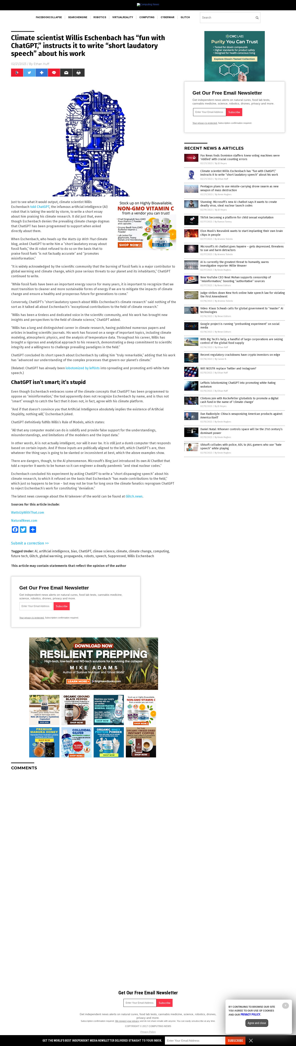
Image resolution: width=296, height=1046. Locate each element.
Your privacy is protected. (31, 617)
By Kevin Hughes (223, 194)
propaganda (73, 556)
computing (146, 17)
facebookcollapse (49, 17)
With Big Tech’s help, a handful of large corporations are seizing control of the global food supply (241, 341)
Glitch (33, 556)
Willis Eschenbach (140, 556)
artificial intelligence (54, 551)
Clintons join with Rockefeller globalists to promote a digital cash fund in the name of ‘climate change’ (239, 400)
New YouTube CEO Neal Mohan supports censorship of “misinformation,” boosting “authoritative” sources (235, 279)
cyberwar (167, 17)
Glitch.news (134, 496)
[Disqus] (93, 824)
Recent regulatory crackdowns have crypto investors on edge (240, 355)
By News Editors (223, 285)
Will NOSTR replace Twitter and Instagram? (228, 368)
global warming (50, 556)
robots (89, 556)
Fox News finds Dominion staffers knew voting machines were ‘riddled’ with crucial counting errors (240, 157)
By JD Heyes (221, 163)
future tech (19, 556)
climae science (104, 551)
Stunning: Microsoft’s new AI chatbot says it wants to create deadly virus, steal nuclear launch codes (238, 203)
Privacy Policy (148, 1031)
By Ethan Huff (221, 179)
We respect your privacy (127, 1021)
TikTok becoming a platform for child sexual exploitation (236, 217)
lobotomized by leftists (83, 368)
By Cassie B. (221, 359)
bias (74, 551)
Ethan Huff (41, 64)
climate (121, 551)
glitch (185, 17)
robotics (99, 17)
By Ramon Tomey (223, 221)
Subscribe (235, 1041)
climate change (140, 551)
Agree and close (257, 1023)
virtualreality (122, 17)
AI (36, 551)
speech (100, 556)
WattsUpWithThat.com (27, 512)
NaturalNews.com (24, 520)
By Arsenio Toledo (224, 239)
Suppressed (117, 556)
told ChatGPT (39, 207)
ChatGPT (85, 551)
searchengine (77, 17)
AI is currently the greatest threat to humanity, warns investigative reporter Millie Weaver (234, 263)
